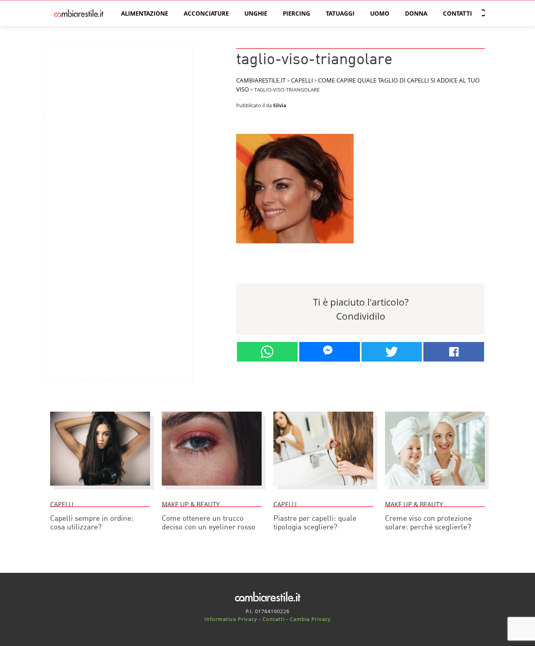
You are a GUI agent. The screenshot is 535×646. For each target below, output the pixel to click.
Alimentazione (144, 13)
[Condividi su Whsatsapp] (267, 352)
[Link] (295, 246)
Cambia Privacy (310, 619)
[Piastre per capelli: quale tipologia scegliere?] (323, 489)
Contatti (457, 13)
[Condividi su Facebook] (453, 352)
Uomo (379, 13)
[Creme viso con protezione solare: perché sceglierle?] (435, 489)
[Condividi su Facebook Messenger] (329, 352)
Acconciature (206, 13)
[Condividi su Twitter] (391, 352)
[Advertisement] (119, 106)
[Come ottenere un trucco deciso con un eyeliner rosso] (212, 489)
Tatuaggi (340, 13)
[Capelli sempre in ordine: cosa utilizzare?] (100, 489)
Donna (416, 13)
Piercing (296, 13)
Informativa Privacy (230, 619)
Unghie (255, 13)
